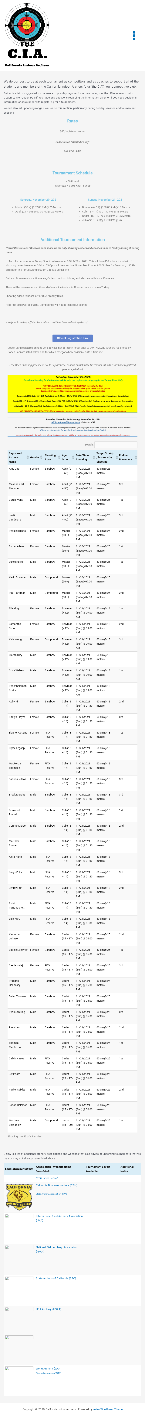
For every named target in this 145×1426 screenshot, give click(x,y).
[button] (27, 457)
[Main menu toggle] (134, 35)
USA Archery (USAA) (48, 1309)
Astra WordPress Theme (108, 1409)
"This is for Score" (47, 1178)
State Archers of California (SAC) (56, 1278)
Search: (89, 444)
